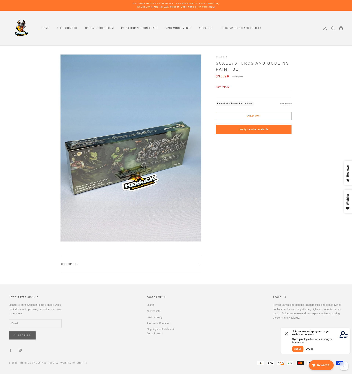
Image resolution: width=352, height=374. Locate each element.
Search (151, 304)
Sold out (253, 116)
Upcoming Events (179, 28)
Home (46, 28)
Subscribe (22, 335)
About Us (205, 28)
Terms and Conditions (159, 323)
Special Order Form (99, 28)
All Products (67, 28)
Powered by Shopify (74, 363)
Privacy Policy (154, 317)
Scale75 (222, 56)
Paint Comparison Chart (139, 28)
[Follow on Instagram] (20, 350)
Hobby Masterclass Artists (240, 28)
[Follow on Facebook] (10, 350)
